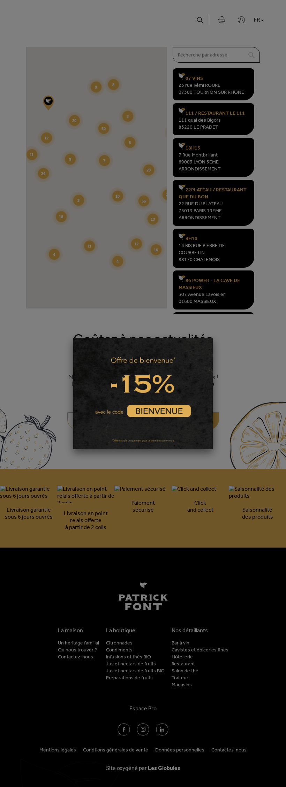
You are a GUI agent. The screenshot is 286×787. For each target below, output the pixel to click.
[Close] (212, 337)
